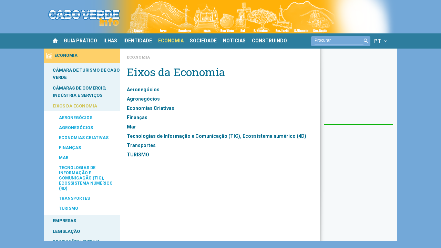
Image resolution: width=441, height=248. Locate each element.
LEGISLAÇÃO (66, 231)
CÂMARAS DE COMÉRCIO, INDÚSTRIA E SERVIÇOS (79, 91)
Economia (138, 57)
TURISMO (68, 208)
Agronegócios (143, 99)
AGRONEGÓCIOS (76, 127)
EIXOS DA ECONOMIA (75, 105)
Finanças (137, 117)
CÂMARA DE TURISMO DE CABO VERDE (86, 74)
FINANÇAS (70, 147)
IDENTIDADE (137, 40)
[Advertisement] (358, 89)
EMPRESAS (64, 220)
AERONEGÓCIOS (75, 117)
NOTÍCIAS (234, 40)
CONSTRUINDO (269, 40)
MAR (64, 157)
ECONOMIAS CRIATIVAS (84, 137)
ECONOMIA (171, 40)
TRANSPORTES (74, 198)
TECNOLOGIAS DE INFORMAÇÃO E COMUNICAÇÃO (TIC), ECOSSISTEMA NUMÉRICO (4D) (86, 178)
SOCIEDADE (203, 40)
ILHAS (110, 40)
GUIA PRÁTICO (80, 40)
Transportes (141, 145)
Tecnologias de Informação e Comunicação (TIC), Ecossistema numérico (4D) (216, 136)
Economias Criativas (150, 108)
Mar (131, 127)
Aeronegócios (143, 89)
